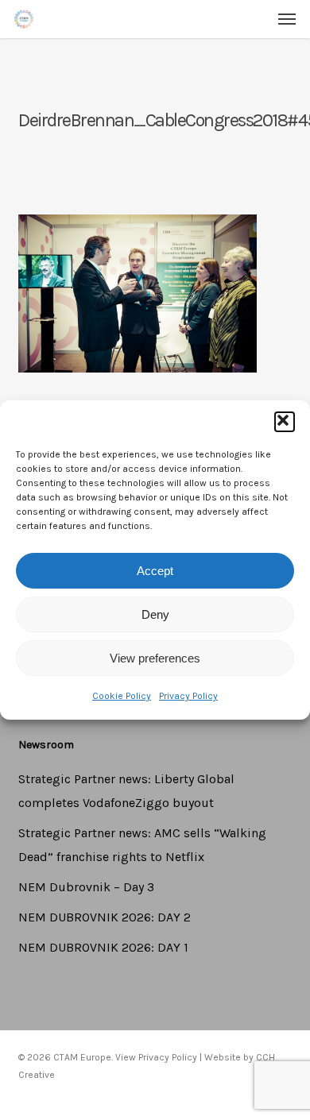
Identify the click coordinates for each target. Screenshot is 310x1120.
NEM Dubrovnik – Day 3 (86, 886)
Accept (155, 570)
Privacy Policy (188, 695)
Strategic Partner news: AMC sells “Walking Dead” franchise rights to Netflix (142, 844)
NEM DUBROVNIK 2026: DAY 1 (103, 947)
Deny (155, 614)
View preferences (155, 658)
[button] (284, 421)
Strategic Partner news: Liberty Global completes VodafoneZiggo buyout (126, 790)
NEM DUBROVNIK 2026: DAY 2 (104, 917)
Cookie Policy (121, 695)
